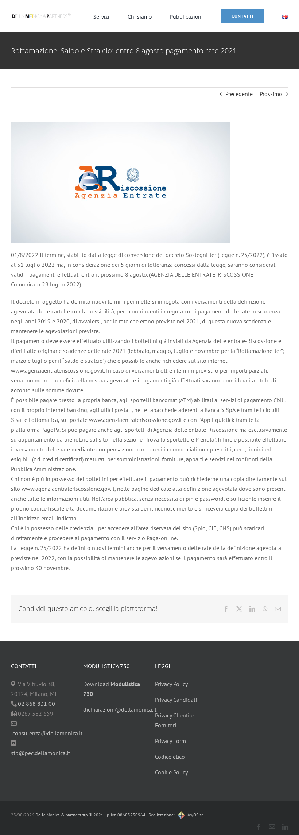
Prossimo (271, 93)
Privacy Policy (171, 684)
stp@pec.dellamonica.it (40, 753)
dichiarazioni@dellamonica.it (119, 709)
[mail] (272, 827)
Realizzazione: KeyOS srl (176, 814)
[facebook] (259, 827)
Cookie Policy (171, 772)
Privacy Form (170, 740)
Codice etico (170, 756)
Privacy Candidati (176, 699)
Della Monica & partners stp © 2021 (69, 814)
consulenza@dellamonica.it (47, 733)
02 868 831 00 (36, 703)
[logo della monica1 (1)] (41, 12)
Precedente (239, 93)
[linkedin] (285, 827)
